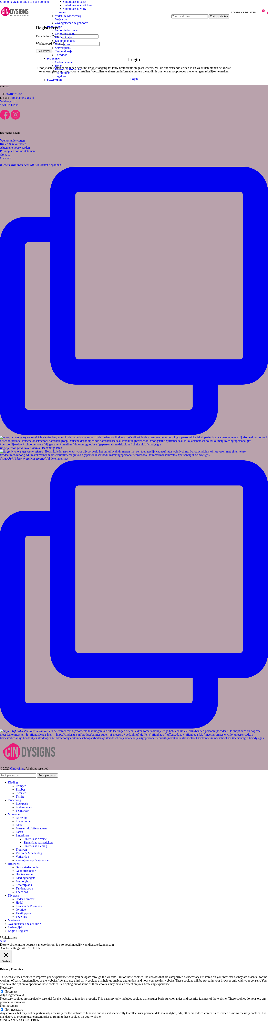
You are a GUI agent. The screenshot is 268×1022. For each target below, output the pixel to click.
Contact (5, 154)
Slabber (20, 789)
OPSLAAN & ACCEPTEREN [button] (19, 1020)
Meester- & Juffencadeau (31, 828)
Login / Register (18, 930)
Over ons (5, 158)
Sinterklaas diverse (74, 1)
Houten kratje (63, 37)
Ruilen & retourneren (13, 144)
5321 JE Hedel (9, 104)
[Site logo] (14, 19)
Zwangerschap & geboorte (71, 23)
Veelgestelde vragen (12, 140)
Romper (21, 786)
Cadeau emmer (64, 62)
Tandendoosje (63, 51)
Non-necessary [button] (9, 1005)
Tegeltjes (60, 76)
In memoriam (24, 821)
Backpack (22, 803)
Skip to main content (36, 1)
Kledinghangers (65, 40)
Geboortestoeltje (65, 33)
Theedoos (61, 55)
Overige (21, 909)
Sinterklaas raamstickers (77, 5)
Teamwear (22, 810)
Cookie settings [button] (10, 948)
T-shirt (20, 796)
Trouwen (60, 12)
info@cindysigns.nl (22, 97)
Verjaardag (61, 19)
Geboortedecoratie (66, 30)
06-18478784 (13, 94)
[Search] (200, 10)
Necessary (11, 991)
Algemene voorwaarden (15, 147)
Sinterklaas (22, 835)
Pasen (19, 832)
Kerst (19, 824)
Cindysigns (17, 768)
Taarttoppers (62, 72)
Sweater (21, 793)
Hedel (58, 65)
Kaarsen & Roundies (68, 69)
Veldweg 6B (7, 101)
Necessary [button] (6, 987)
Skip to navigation (11, 1)
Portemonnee (24, 807)
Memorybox (62, 44)
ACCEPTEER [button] (31, 948)
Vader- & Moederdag (68, 15)
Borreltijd (21, 817)
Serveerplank (63, 47)
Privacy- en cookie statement (18, 151)
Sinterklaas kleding (74, 8)
